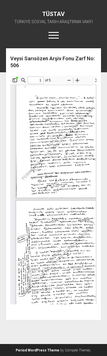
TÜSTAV (53, 14)
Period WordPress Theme (37, 350)
